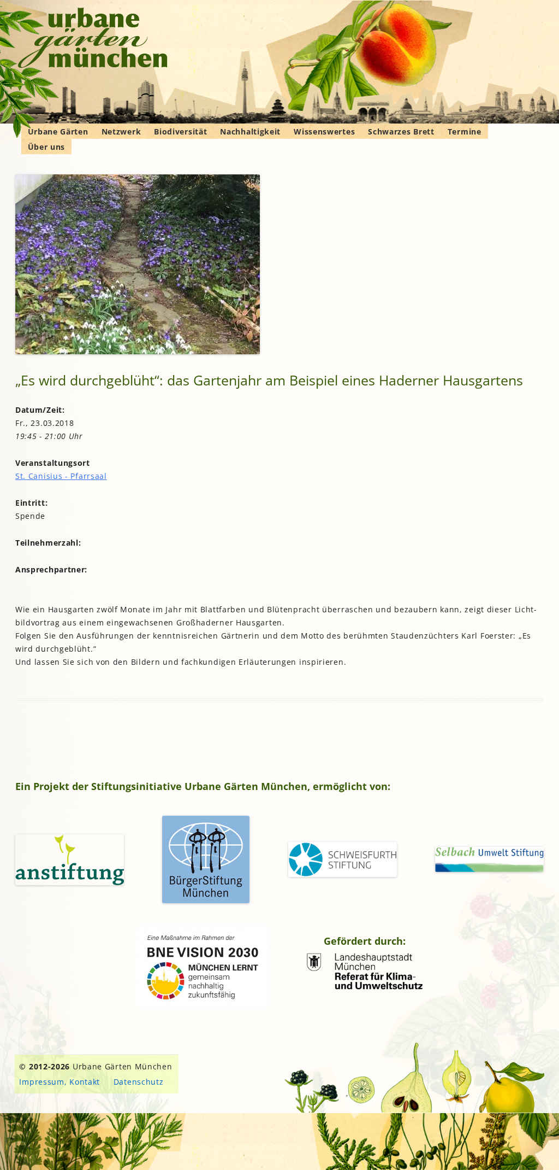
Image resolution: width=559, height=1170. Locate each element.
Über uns (47, 147)
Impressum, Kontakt (59, 1082)
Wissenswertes (324, 131)
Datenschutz (139, 1082)
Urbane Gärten (58, 131)
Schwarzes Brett (401, 131)
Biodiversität (180, 131)
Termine (464, 131)
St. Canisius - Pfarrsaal (61, 476)
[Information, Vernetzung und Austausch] (93, 39)
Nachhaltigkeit (250, 131)
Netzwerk (121, 131)
